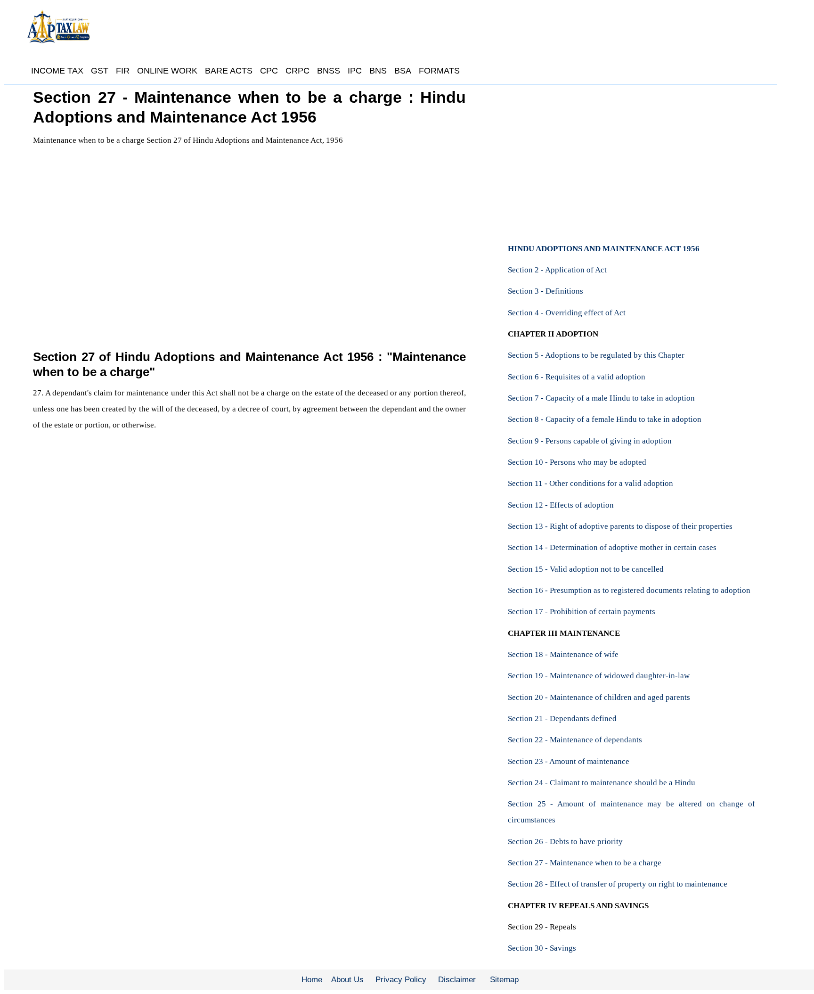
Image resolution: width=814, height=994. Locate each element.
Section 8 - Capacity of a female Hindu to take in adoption (604, 419)
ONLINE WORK (167, 70)
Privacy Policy (400, 979)
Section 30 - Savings (542, 948)
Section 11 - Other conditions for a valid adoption (590, 483)
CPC (269, 70)
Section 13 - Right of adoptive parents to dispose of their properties (620, 526)
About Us (347, 979)
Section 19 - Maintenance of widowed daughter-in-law (599, 675)
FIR (123, 70)
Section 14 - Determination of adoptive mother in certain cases (612, 547)
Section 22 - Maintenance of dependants (575, 739)
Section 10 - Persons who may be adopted (577, 462)
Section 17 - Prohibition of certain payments (581, 611)
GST (99, 70)
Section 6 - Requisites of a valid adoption (576, 376)
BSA (402, 70)
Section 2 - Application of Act (557, 269)
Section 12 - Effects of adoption (561, 505)
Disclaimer (457, 979)
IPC (355, 70)
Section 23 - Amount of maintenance (568, 761)
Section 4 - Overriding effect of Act (567, 312)
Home (311, 979)
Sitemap (504, 979)
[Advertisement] (249, 257)
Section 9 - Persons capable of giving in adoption (590, 440)
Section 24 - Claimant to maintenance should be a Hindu (601, 782)
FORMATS (439, 70)
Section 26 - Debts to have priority (565, 841)
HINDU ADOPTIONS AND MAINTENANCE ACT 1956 (604, 248)
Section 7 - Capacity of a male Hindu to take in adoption (601, 398)
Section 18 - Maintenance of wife (563, 654)
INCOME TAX (57, 70)
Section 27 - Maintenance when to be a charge (584, 862)
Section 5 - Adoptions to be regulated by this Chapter (596, 355)
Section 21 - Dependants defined (562, 718)
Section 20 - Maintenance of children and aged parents (599, 697)
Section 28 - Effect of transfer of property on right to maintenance (617, 883)
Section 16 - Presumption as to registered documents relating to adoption (629, 590)
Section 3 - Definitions (545, 291)
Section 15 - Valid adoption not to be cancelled (586, 569)
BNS (378, 70)
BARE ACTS (228, 70)
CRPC (297, 70)
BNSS (328, 70)
